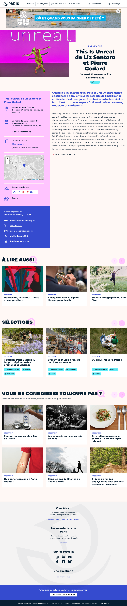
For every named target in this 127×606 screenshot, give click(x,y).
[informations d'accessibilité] (25, 192)
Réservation (17, 144)
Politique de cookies (89, 603)
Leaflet (24, 179)
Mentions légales (24, 603)
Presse (66, 603)
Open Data (76, 603)
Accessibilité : (47, 603)
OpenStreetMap (35, 179)
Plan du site (104, 603)
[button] (24, 165)
